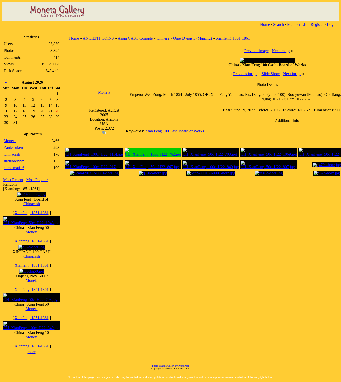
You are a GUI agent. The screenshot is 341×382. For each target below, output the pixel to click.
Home (265, 24)
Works (199, 131)
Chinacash (31, 204)
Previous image (256, 51)
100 (166, 131)
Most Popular (37, 180)
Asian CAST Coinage (135, 38)
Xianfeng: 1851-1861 (32, 213)
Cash (174, 131)
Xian (149, 131)
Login (331, 24)
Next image (281, 51)
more (32, 352)
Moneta (32, 232)
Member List (297, 24)
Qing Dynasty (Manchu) (192, 38)
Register (317, 24)
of (191, 131)
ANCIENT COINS (98, 38)
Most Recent (13, 180)
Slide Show (271, 74)
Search (278, 24)
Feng (158, 131)
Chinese (163, 38)
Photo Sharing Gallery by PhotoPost (170, 365)
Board (183, 131)
